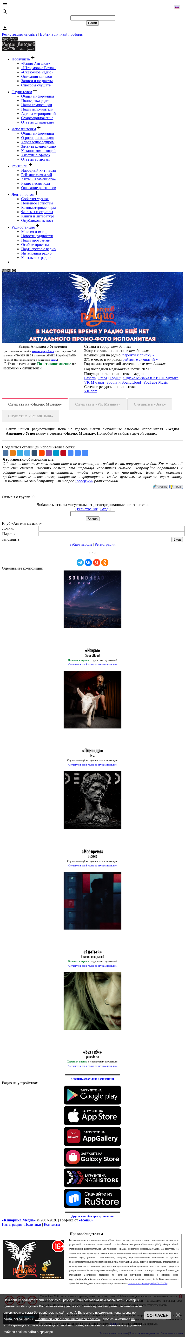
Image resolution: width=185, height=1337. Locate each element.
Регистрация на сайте (19, 34)
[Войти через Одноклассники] (104, 562)
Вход (104, 509)
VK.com (90, 391)
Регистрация (87, 509)
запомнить (11, 539)
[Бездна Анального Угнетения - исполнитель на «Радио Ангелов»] (70, 453)
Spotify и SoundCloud (123, 382)
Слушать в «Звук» (150, 404)
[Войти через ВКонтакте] (88, 562)
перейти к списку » (138, 355)
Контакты (52, 1224)
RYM (102, 378)
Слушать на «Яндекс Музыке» (35, 404)
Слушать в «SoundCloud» (30, 416)
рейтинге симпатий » (140, 359)
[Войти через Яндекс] (96, 562)
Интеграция (12, 1224)
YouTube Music (155, 382)
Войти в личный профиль (61, 34)
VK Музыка (94, 382)
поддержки (84, 481)
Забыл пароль (81, 544)
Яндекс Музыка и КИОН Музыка (150, 378)
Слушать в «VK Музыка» (97, 404)
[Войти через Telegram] (80, 562)
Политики (32, 1224)
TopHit (115, 378)
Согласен (158, 1315)
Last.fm (90, 378)
